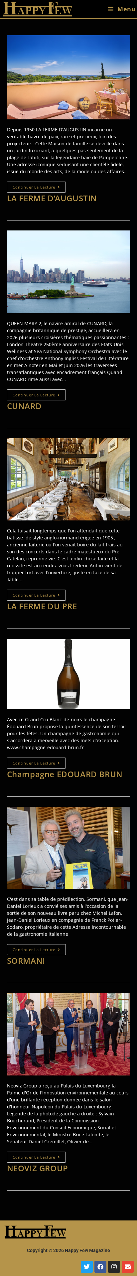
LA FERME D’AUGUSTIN (52, 198)
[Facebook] (100, 1267)
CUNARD (24, 405)
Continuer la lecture (39, 186)
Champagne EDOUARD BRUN (65, 774)
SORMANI (26, 960)
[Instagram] (114, 1267)
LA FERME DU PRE (42, 606)
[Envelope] (128, 1267)
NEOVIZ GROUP (37, 1168)
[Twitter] (87, 1267)
